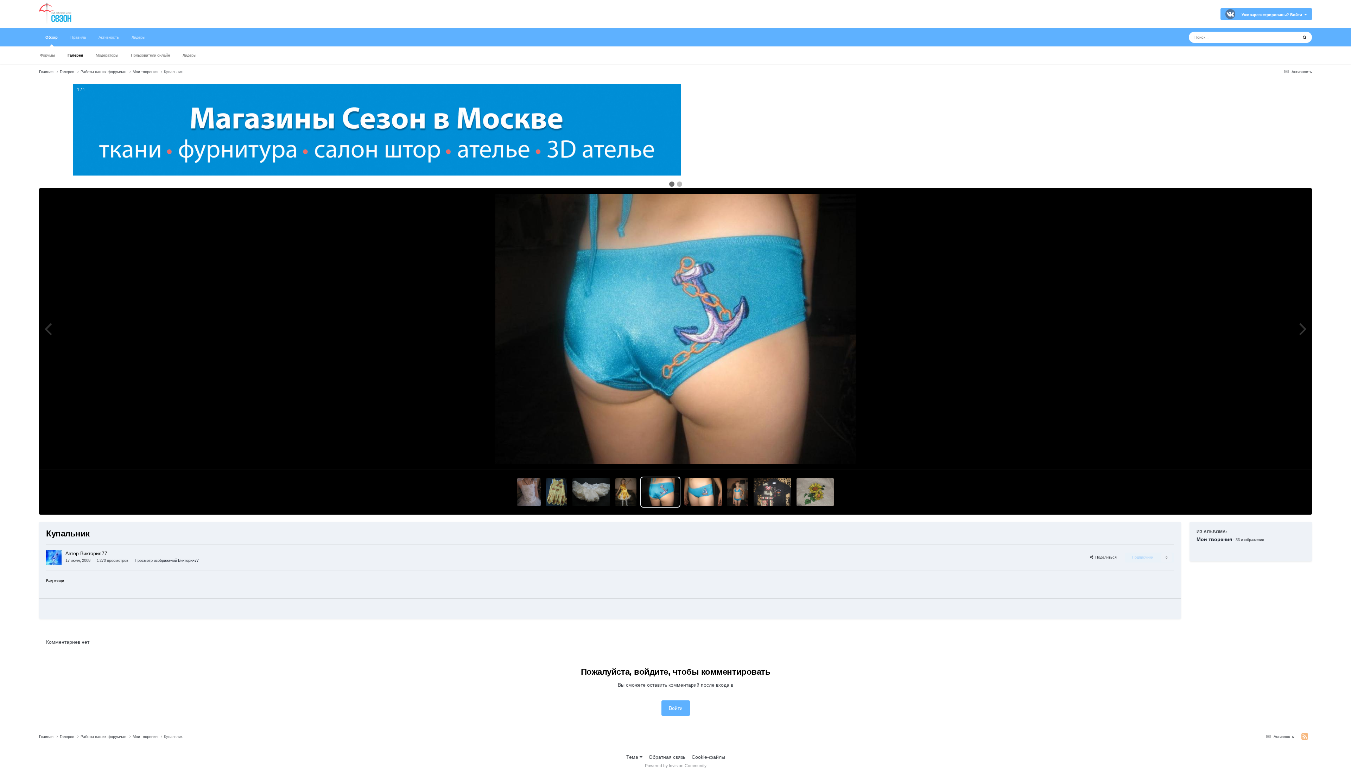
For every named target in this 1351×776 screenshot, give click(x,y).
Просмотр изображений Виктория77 (167, 560)
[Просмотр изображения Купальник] (660, 492)
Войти (676, 708)
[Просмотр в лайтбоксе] (675, 329)
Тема (633, 757)
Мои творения (1214, 539)
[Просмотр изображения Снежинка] (529, 492)
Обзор (51, 37)
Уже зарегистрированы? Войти (1273, 15)
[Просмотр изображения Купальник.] (703, 492)
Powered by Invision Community (675, 765)
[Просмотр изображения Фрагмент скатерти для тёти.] (815, 492)
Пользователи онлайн (150, 55)
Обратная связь (667, 757)
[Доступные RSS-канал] (1305, 737)
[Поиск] (1304, 37)
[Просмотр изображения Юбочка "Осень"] (591, 492)
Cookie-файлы (708, 757)
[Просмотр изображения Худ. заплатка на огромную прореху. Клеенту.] (772, 492)
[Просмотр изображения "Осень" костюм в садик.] (625, 492)
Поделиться (1105, 557)
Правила (78, 37)
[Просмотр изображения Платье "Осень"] (556, 492)
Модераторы (107, 55)
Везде (1281, 37)
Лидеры (189, 55)
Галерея (75, 55)
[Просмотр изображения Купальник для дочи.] (737, 492)
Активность (109, 37)
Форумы (47, 55)
